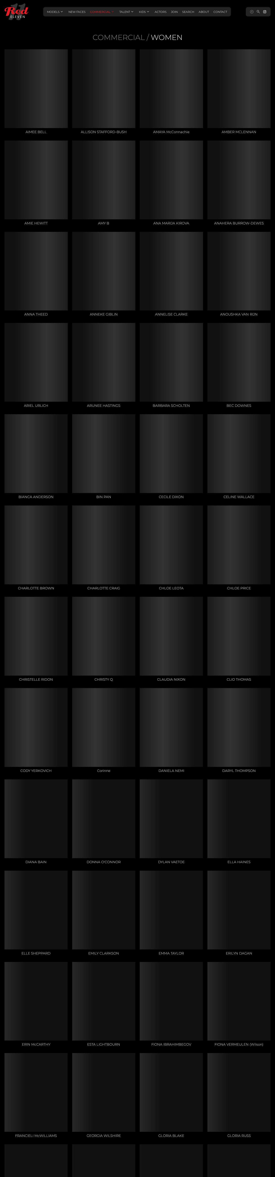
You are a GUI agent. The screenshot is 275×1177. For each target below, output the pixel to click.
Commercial (102, 12)
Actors (160, 11)
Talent (127, 12)
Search (188, 11)
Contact (220, 11)
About (204, 11)
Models (55, 12)
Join (174, 11)
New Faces (76, 11)
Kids (144, 12)
